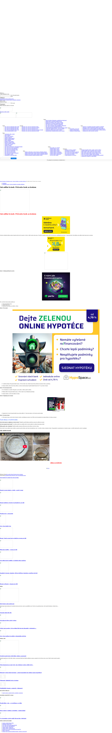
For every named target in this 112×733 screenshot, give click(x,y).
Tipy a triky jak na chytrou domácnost (72, 151)
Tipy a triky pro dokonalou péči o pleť (12, 127)
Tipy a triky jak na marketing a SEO (11, 149)
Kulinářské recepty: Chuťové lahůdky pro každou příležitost (94, 128)
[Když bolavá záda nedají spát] (9, 601)
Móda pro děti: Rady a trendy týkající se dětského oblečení (36, 151)
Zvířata (80, 148)
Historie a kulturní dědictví (9, 138)
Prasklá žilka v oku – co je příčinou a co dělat (11, 703)
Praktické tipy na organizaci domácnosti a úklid (54, 123)
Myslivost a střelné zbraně (9, 142)
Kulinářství (4, 181)
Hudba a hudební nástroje (9, 139)
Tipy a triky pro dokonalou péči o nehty (12, 126)
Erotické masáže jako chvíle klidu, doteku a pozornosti (13, 656)
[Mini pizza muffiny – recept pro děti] (6, 547)
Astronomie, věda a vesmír (10, 134)
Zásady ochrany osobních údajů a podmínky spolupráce (10, 99)
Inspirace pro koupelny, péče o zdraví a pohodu (54, 122)
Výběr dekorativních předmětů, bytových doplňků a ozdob (56, 127)
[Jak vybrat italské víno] (3, 523)
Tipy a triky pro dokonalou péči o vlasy (12, 129)
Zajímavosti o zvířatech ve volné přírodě (88, 156)
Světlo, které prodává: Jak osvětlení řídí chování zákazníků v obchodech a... (18, 628)
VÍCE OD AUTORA (14, 477)
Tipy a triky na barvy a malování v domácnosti (54, 124)
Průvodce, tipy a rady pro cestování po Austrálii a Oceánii (32, 129)
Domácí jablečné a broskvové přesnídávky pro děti (12, 502)
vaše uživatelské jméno (15, 95)
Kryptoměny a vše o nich (74, 128)
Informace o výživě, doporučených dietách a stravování (93, 127)
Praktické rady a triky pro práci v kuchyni (90, 130)
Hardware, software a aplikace (70, 149)
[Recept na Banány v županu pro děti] (6, 581)
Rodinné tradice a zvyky (54, 148)
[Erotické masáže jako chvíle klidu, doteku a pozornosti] (9, 653)
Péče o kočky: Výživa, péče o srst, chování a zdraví (90, 151)
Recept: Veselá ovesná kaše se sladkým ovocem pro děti (13, 538)
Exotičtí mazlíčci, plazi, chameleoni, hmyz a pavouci (91, 150)
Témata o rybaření (8, 145)
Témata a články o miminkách (55, 151)
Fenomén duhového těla (5, 612)
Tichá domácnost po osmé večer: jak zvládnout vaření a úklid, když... (16, 664)
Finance (69, 127)
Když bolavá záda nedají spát (7, 603)
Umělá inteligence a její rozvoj (70, 155)
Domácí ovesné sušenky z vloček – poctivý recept (11, 490)
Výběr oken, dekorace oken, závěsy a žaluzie (54, 129)
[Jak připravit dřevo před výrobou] (3, 618)
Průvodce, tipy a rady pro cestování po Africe (30, 126)
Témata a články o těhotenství (55, 154)
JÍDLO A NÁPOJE (56, 463)
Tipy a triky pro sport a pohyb (10, 151)
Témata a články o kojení (54, 150)
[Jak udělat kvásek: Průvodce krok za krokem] (56, 260)
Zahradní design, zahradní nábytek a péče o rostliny (55, 130)
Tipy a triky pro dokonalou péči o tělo (12, 128)
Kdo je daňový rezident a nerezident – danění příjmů (12, 710)
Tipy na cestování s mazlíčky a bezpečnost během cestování (92, 155)
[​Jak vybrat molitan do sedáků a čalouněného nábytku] (3, 633)
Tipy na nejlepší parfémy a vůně (10, 130)
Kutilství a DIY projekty (9, 141)
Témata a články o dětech (55, 149)
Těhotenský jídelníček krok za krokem (9, 680)
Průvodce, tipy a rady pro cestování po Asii (30, 128)
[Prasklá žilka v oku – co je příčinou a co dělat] (2, 700)
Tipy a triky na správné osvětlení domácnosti (54, 126)
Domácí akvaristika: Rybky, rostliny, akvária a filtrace (91, 149)
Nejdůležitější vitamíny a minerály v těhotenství (11, 688)
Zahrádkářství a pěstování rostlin (11, 155)
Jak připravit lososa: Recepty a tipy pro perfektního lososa (15, 475)
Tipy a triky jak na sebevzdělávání (11, 148)
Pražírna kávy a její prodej (6, 513)
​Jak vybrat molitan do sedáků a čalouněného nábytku (13, 636)
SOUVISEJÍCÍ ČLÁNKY (5, 477)
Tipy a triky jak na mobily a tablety (71, 152)
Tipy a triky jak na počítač (69, 154)
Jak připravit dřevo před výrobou (8, 620)
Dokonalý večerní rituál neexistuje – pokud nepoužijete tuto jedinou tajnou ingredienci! (21, 672)
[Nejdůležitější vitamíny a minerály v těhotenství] (3, 685)
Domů (1, 181)
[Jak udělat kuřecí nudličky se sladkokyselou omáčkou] (6, 558)
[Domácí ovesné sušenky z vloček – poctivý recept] (6, 487)
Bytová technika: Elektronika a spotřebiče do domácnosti (56, 120)
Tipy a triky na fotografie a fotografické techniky (14, 146)
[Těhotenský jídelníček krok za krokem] (3, 678)
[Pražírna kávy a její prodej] (6, 511)
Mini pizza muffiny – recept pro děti (8, 549)
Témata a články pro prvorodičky (56, 152)
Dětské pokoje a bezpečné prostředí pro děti (54, 121)
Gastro (82, 125)
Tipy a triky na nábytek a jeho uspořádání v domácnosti (56, 125)
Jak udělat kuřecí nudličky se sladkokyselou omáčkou (13, 560)
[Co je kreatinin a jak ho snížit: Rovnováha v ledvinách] (2, 716)
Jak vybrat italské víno (5, 526)
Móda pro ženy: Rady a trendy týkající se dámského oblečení (36, 154)
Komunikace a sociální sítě (70, 150)
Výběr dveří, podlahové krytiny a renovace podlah (55, 128)
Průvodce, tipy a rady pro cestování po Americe (30, 127)
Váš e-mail (13, 103)
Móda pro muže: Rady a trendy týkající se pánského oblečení (36, 152)
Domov (45, 119)
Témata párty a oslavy (9, 144)
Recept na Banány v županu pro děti (9, 584)
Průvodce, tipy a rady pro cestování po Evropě (30, 130)
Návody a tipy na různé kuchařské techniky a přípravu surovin (94, 129)
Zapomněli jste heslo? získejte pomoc (7, 98)
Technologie (65, 148)
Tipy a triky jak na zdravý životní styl (11, 152)
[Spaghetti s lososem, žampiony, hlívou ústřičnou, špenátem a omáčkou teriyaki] (4, 570)
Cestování (21, 125)
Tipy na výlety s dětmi (54, 155)
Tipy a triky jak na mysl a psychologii (11, 147)
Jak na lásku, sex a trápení (55, 147)
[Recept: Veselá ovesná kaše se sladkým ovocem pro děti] (6, 535)
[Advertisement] (56, 170)
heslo (12, 96)
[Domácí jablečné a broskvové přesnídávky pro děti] (6, 500)
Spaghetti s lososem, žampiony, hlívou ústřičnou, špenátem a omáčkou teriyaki (18, 573)
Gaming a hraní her (8, 137)
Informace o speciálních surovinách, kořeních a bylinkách (93, 126)
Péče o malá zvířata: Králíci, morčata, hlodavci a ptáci (91, 152)
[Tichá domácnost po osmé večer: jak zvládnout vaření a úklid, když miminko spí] (3, 662)
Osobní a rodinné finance (74, 129)
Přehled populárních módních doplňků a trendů (33, 155)
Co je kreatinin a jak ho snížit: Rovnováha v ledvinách (13, 718)
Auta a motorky (7, 135)
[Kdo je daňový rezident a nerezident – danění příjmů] (3, 708)
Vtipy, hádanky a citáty (9, 154)
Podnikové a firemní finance (75, 130)
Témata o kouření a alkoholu (10, 143)
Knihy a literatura (8, 140)
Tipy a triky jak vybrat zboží (10, 150)
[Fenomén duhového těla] (3, 610)
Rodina (49, 146)
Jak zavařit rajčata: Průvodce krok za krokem (14, 474)
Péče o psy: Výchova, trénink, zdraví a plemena (90, 154)
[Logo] (8, 117)
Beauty (4, 125)
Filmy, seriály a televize (9, 136)
